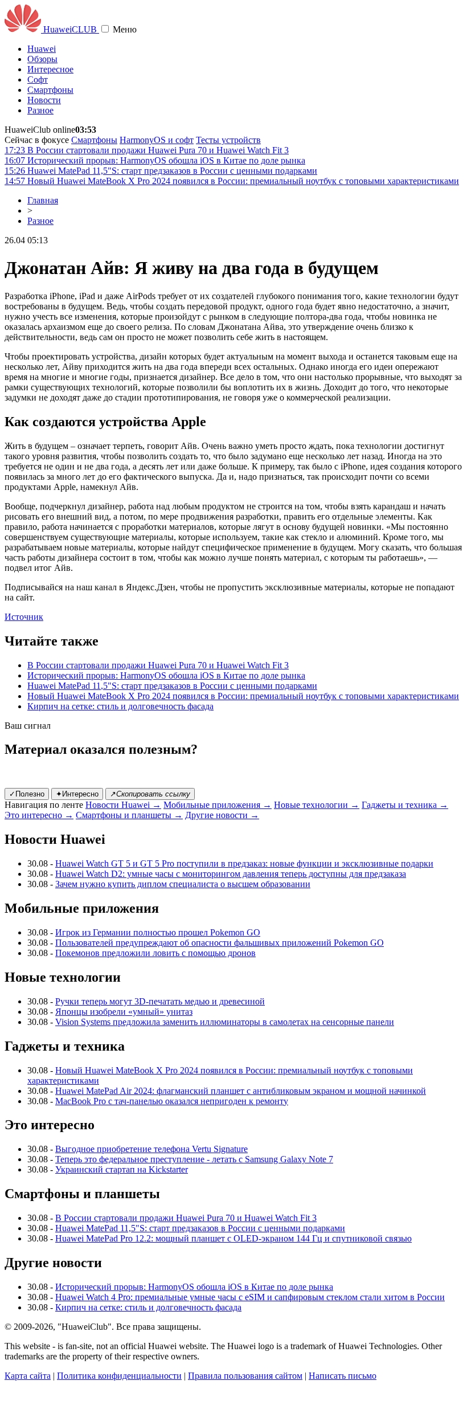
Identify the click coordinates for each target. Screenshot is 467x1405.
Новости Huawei (123, 805)
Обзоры (42, 59)
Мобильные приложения (217, 805)
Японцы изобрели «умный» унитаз (123, 1011)
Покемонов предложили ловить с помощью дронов (155, 953)
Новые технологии (316, 805)
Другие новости (222, 815)
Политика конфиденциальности (119, 1376)
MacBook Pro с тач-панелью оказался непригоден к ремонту (171, 1101)
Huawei (41, 49)
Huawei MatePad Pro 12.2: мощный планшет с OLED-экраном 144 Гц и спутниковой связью (233, 1238)
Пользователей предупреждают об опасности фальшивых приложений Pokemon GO (219, 942)
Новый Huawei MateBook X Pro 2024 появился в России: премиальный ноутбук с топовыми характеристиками (243, 696)
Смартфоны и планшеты (129, 815)
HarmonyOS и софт (157, 140)
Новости (44, 100)
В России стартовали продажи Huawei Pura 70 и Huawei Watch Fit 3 (158, 665)
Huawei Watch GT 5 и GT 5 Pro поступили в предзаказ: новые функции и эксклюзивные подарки (244, 863)
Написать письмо (342, 1376)
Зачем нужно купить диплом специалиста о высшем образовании (182, 884)
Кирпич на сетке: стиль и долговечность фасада (120, 706)
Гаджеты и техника (405, 805)
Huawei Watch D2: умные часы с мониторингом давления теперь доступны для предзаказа (230, 874)
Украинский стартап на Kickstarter (121, 1169)
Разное (40, 110)
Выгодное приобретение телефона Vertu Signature (151, 1149)
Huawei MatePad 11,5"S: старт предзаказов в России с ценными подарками (172, 686)
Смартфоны (50, 90)
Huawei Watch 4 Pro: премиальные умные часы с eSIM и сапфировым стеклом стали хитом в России (250, 1297)
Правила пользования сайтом (245, 1376)
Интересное (50, 69)
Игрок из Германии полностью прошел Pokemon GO (157, 932)
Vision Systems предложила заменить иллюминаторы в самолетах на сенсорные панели (224, 1022)
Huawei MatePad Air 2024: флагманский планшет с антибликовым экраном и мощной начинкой (240, 1091)
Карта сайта (28, 1376)
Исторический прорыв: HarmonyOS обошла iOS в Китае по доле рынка (166, 675)
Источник (24, 617)
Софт (37, 79)
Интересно (77, 794)
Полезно (26, 794)
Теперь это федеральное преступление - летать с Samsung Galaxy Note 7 (194, 1159)
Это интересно (39, 815)
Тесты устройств (228, 140)
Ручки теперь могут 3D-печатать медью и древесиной (160, 1001)
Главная (42, 200)
